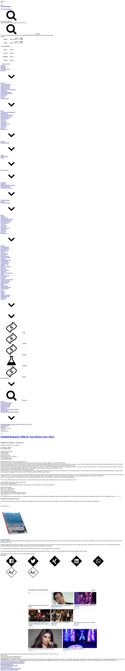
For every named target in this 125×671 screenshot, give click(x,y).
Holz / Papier (4, 269)
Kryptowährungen (5, 378)
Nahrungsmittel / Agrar (6, 287)
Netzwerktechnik (4, 288)
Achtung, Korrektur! (5, 539)
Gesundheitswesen (5, 262)
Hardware (3, 267)
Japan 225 (3, 127)
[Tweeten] (33, 566)
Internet (2, 274)
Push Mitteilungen (5, 425)
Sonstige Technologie (5, 295)
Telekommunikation (5, 296)
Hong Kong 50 (4, 129)
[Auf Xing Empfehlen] (55, 566)
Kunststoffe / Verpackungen (7, 279)
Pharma (2, 291)
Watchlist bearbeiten (5, 406)
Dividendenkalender (5, 186)
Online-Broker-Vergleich (6, 187)
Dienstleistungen (4, 253)
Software (3, 293)
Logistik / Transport (5, 280)
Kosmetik (3, 278)
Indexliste (3, 216)
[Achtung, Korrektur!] (14, 538)
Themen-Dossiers (5, 98)
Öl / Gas (2, 290)
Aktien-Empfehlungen (15, 663)
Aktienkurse (3, 182)
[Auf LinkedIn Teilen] (76, 566)
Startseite (3, 65)
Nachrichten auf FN (5, 69)
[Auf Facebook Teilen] (11, 566)
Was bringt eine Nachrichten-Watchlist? (10, 409)
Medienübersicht (4, 156)
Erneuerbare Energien (6, 257)
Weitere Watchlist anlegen (6, 402)
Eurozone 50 (3, 122)
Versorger (3, 299)
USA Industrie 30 (5, 118)
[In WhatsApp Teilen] (98, 566)
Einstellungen (4, 408)
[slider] (3, 432)
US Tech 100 (4, 121)
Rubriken (3, 83)
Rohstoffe (3, 292)
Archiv (2, 157)
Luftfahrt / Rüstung (5, 282)
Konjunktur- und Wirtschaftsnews (8, 89)
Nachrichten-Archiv (8, 664)
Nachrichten (3, 66)
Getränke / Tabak (4, 264)
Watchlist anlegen (5, 410)
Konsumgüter (4, 277)
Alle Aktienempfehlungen (6, 93)
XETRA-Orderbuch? (5, 202)
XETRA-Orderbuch (5, 200)
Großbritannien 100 (5, 124)
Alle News (3, 70)
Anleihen (24, 343)
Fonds (23, 332)
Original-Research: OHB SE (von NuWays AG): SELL (27, 436)
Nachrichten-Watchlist (6, 404)
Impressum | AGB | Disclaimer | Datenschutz (11, 668)
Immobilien (3, 271)
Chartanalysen (4, 94)
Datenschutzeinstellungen (6, 665)
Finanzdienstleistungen (6, 260)
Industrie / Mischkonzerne (6, 273)
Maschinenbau (4, 283)
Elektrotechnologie (5, 256)
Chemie (2, 252)
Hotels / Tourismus (5, 270)
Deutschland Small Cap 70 (7, 114)
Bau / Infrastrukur (5, 248)
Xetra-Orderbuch (12, 661)
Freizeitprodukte (4, 261)
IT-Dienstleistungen (5, 275)
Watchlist (24, 400)
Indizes (2, 111)
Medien (2, 155)
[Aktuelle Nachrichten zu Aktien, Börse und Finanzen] (6, 9)
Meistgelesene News (5, 88)
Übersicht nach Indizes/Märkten (8, 112)
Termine (2, 97)
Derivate (24, 354)
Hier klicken (3, 555)
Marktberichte (4, 90)
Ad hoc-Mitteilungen (6, 6)
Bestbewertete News (5, 87)
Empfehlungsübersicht (6, 92)
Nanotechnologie (4, 286)
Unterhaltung (4, 297)
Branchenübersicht (5, 142)
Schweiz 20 (3, 125)
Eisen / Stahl (3, 255)
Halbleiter (3, 265)
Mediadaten (15, 665)
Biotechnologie (4, 251)
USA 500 (3, 120)
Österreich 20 (4, 126)
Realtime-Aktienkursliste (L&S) (8, 185)
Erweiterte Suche (6, 64)
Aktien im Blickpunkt (5, 84)
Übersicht (3, 201)
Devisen (24, 376)
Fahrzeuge (3, 258)
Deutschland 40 (4, 113)
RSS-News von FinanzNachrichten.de (9, 669)
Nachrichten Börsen (5, 663)
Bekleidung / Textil (5, 249)
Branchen (3, 141)
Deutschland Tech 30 (5, 117)
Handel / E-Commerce (6, 266)
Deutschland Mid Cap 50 (6, 116)
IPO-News (3, 96)
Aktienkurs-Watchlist (5, 405)
